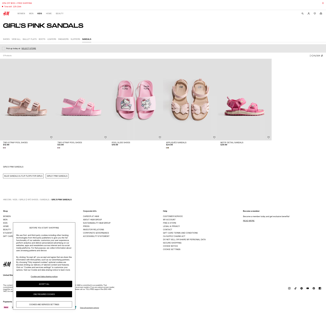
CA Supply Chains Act (174, 236)
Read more (249, 221)
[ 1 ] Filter (315, 56)
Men (31, 13)
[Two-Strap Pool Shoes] (27, 99)
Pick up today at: (13, 48)
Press (86, 226)
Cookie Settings (171, 249)
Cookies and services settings (44, 304)
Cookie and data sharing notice (44, 276)
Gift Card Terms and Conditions (180, 233)
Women (21, 13)
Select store (29, 48)
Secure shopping (172, 243)
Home (49, 13)
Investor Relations (93, 229)
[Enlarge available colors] (4, 147)
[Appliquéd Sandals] (190, 99)
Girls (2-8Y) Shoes (28, 199)
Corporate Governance (96, 233)
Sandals (44, 199)
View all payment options (89, 308)
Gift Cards (9, 236)
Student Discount (13, 233)
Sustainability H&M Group (97, 223)
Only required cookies (44, 294)
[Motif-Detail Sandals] (244, 99)
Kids (39, 13)
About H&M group (92, 219)
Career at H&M (91, 216)
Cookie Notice (170, 246)
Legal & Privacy (171, 226)
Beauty (59, 13)
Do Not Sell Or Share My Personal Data (184, 239)
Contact (167, 229)
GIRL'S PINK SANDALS (61, 199)
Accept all (44, 284)
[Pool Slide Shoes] (136, 99)
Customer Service (173, 216)
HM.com (7, 199)
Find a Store (169, 223)
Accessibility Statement (96, 236)
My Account (169, 219)
